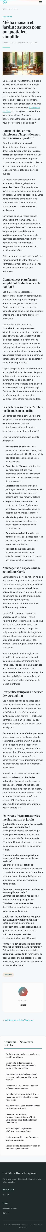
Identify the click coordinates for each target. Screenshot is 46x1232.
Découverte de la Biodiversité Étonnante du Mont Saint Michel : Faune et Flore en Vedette (21, 1065)
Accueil (5, 9)
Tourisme (14, 9)
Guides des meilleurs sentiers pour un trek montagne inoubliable (23, 1147)
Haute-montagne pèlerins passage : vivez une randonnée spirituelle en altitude (21, 1077)
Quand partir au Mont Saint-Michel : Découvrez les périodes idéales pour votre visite (22, 1097)
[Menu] (40, 2)
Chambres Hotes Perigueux (19, 1173)
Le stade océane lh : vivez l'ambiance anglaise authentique (22, 1138)
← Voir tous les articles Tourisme (18, 1020)
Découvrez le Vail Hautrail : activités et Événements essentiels (22, 1087)
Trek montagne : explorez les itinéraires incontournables (19, 1129)
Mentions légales (10, 1208)
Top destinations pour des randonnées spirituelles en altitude (23, 1107)
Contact (6, 1213)
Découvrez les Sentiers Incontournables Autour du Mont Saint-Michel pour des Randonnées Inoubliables (21, 1118)
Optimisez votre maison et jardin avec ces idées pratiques (23, 1055)
